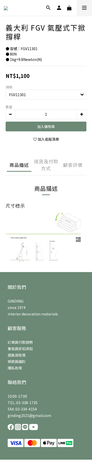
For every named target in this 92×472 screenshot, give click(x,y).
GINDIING (16, 301)
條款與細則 (17, 361)
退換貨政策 (17, 355)
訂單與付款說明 (20, 342)
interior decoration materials (33, 313)
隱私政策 (15, 367)
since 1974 (17, 307)
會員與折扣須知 (20, 348)
